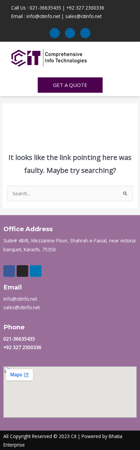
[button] (118, 55)
